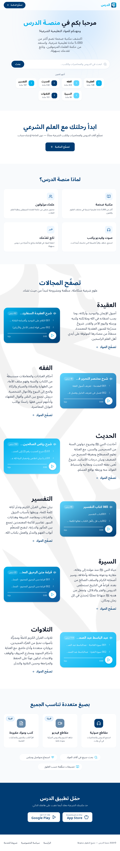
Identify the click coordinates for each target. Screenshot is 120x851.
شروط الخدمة (10, 843)
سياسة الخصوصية (30, 843)
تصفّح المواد (108, 347)
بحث (17, 64)
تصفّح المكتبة (16, 5)
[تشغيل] (52, 335)
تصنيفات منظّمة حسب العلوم (60, 766)
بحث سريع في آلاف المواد (80, 757)
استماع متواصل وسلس (38, 757)
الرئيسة (47, 843)
